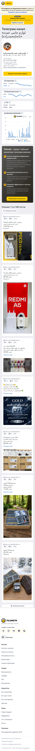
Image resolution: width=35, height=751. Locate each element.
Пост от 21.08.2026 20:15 (12, 477)
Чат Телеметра (6, 719)
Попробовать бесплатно (17, 199)
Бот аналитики (6, 692)
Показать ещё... (8, 355)
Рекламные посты (7, 656)
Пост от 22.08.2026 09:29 (12, 340)
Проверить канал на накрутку (17, 12)
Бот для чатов (6, 696)
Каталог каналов (7, 648)
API (2, 679)
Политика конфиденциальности (11, 744)
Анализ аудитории (7, 663)
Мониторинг (5, 659)
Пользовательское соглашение (11, 738)
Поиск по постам (7, 652)
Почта (3, 723)
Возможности (6, 672)
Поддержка (5, 716)
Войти (9, 3)
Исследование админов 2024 (11, 732)
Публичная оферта (7, 741)
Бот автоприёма (7, 699)
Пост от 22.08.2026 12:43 (12, 216)
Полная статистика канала (17, 74)
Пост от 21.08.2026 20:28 (12, 431)
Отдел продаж (6, 712)
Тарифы (4, 676)
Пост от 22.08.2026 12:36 (12, 267)
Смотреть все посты (11, 211)
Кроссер (4, 703)
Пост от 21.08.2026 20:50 (12, 379)
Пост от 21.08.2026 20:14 (12, 544)
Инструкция (5, 683)
